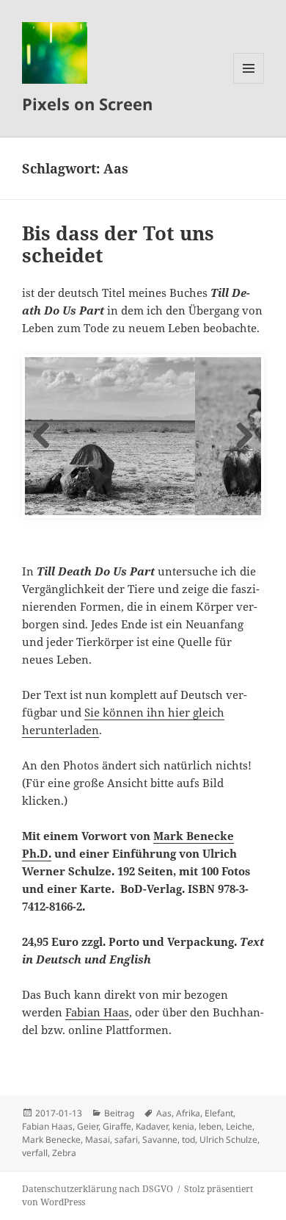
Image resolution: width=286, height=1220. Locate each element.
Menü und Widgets (249, 83)
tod (188, 1139)
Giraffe (117, 1126)
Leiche (239, 1126)
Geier (87, 1126)
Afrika (188, 1113)
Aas (164, 1113)
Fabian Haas (97, 1012)
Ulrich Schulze (228, 1139)
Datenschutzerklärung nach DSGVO (97, 1189)
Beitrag (119, 1113)
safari (126, 1139)
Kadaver (152, 1126)
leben (210, 1126)
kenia (183, 1126)
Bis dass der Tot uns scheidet (118, 244)
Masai (97, 1139)
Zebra (64, 1153)
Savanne (159, 1139)
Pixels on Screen (87, 104)
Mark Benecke (51, 1139)
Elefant (219, 1113)
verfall (35, 1153)
